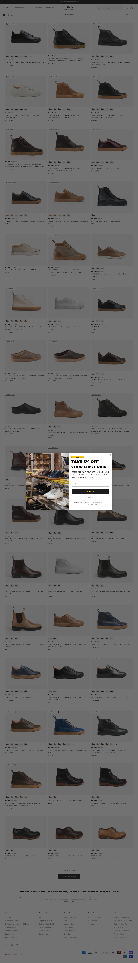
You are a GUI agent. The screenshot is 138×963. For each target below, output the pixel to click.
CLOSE (90, 497)
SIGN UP (91, 491)
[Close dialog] (110, 454)
